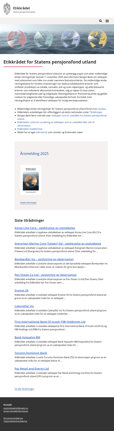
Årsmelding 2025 (34, 153)
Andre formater (28, 202)
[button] (107, 21)
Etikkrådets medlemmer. (30, 128)
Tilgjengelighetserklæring (15, 421)
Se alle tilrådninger (24, 388)
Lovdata (102, 108)
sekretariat (41, 132)
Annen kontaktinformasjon (15, 411)
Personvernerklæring (13, 418)
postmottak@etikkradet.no (15, 408)
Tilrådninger (96, 112)
